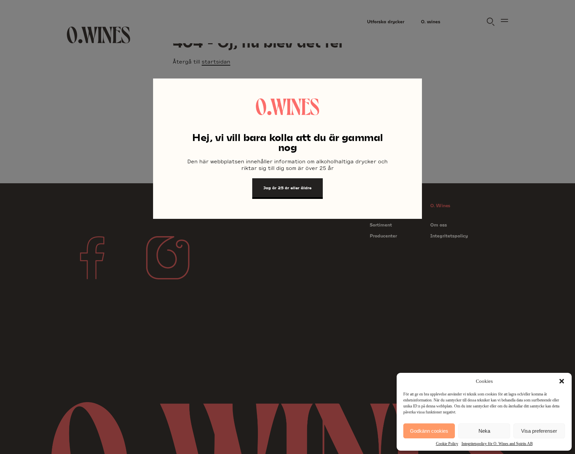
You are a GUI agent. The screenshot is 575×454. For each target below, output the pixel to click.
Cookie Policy (447, 444)
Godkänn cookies (429, 431)
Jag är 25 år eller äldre (287, 187)
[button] (561, 381)
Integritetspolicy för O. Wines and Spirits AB (497, 444)
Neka (484, 431)
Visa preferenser (539, 431)
